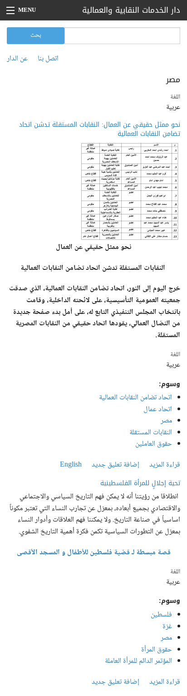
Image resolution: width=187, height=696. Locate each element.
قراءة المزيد (164, 465)
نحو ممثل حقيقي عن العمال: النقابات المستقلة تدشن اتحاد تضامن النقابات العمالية (99, 129)
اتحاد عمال (157, 409)
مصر (166, 421)
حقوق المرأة (156, 650)
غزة (167, 627)
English (71, 465)
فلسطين (161, 615)
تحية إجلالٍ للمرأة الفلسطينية (140, 483)
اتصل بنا (48, 59)
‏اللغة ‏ (174, 97)
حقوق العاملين (153, 444)
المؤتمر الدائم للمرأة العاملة (138, 661)
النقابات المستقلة (150, 433)
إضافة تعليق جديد (115, 465)
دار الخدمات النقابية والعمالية (131, 10)
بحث (35, 35)
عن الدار (17, 59)
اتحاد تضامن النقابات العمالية (135, 398)
